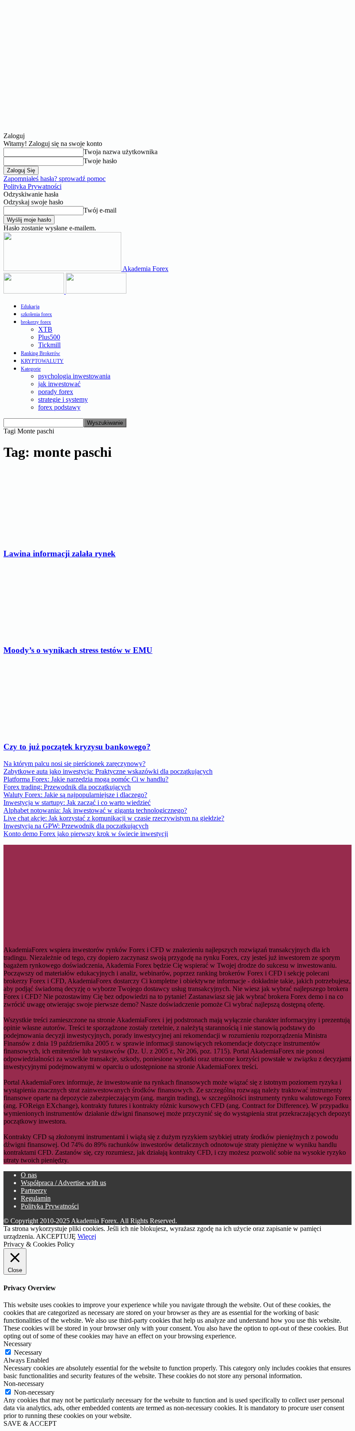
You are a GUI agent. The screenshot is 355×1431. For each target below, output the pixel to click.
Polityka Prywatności (32, 186)
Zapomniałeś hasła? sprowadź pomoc (54, 178)
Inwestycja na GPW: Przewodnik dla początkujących (75, 826)
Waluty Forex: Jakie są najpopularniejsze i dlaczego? (75, 794)
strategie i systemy (63, 399)
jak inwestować (59, 384)
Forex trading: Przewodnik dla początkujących (67, 787)
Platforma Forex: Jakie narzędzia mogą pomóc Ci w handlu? (85, 779)
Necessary (28, 1352)
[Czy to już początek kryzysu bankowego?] (64, 730)
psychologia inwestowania (74, 376)
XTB (45, 329)
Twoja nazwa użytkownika (121, 151)
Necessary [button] (17, 1343)
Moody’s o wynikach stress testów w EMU (77, 650)
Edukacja (30, 307)
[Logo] (34, 291)
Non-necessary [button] (23, 1383)
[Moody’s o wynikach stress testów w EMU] (61, 633)
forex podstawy (59, 407)
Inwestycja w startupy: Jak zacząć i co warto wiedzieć (77, 802)
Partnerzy (34, 1190)
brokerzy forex (36, 322)
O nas (29, 1175)
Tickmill (49, 345)
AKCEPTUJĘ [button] (56, 1236)
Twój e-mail (100, 210)
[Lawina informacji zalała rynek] (58, 536)
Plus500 (49, 337)
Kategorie (31, 369)
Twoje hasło (100, 161)
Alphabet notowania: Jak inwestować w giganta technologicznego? (95, 810)
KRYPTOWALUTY (42, 361)
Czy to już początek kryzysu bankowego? (77, 746)
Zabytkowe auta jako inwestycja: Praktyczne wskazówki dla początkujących (108, 771)
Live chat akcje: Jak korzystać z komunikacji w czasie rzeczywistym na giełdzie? (113, 818)
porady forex (55, 391)
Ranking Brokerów (40, 353)
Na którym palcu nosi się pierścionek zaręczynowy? (74, 763)
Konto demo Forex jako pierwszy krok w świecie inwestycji (85, 833)
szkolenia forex (36, 314)
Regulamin (36, 1198)
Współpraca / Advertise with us (63, 1182)
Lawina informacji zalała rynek (59, 553)
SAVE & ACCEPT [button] (30, 1423)
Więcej (86, 1236)
